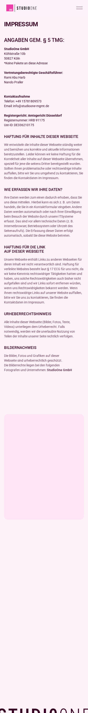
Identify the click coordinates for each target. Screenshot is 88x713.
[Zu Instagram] (10, 558)
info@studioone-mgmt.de (22, 632)
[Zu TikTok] (23, 558)
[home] (20, 8)
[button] (79, 8)
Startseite (11, 581)
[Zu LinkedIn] (37, 558)
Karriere (10, 606)
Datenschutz (13, 664)
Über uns (10, 600)
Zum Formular (14, 638)
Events (9, 613)
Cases (8, 587)
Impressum (12, 657)
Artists (9, 594)
